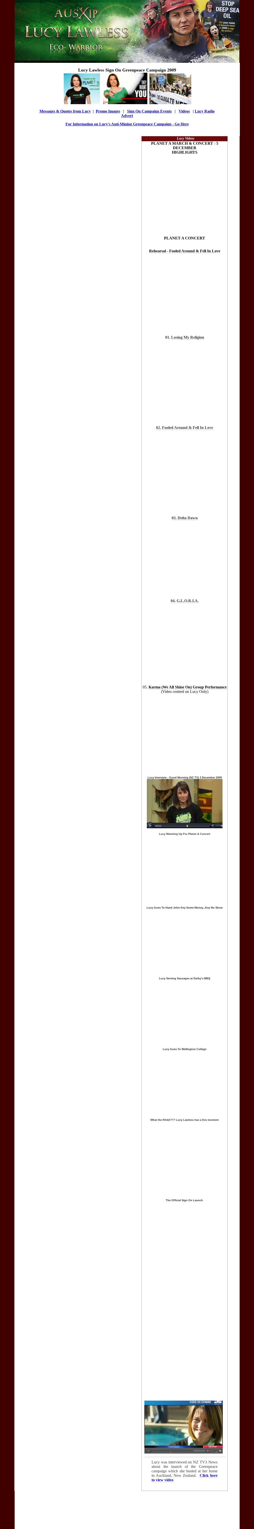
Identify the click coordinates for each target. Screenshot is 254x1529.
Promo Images (108, 111)
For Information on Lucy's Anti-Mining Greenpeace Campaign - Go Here (127, 124)
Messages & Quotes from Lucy (65, 111)
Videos (184, 111)
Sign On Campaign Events (149, 111)
